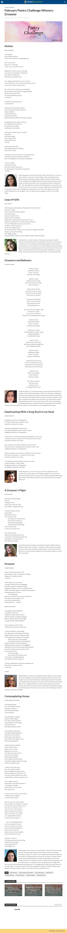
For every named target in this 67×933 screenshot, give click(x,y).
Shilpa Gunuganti (30, 875)
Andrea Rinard (13, 872)
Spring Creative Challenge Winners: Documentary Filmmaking (33, 888)
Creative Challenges (9, 7)
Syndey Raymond (41, 875)
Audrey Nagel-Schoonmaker (26, 872)
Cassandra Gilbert (39, 872)
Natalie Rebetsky (9, 875)
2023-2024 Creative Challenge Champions (13, 889)
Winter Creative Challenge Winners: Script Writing (53, 889)
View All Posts (58, 904)
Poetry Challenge (20, 875)
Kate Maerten (49, 872)
